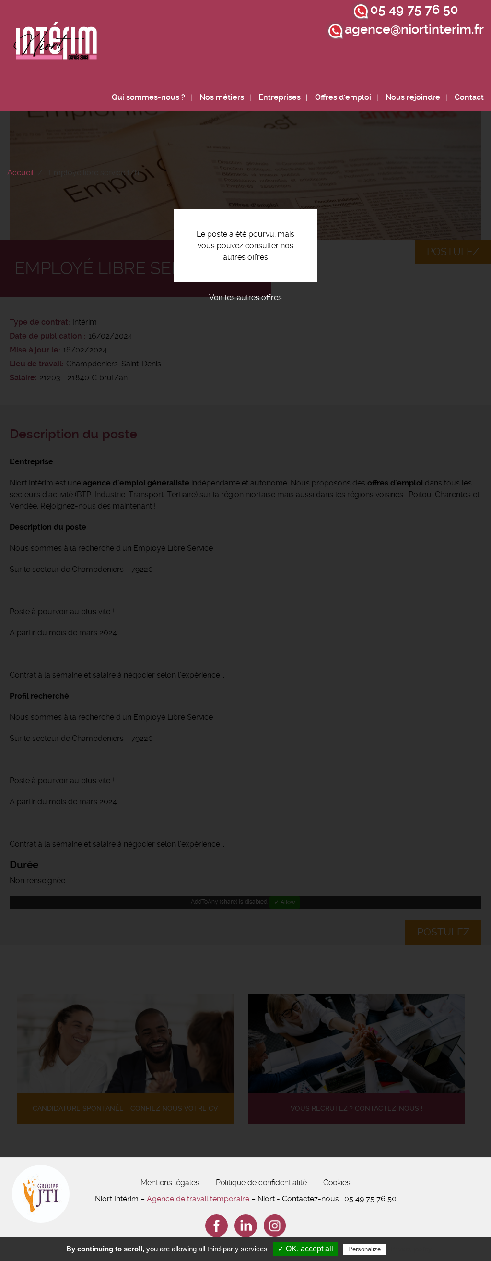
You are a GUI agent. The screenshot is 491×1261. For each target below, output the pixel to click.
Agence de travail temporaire (198, 1198)
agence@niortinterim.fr (414, 29)
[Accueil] (55, 43)
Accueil (20, 172)
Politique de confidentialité (261, 1182)
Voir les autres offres (245, 297)
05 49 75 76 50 (414, 9)
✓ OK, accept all (305, 1249)
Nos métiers (221, 97)
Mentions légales (169, 1182)
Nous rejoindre (413, 97)
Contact (469, 97)
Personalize (364, 1249)
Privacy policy (411, 1249)
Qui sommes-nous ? (148, 97)
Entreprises (279, 97)
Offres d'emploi (343, 97)
